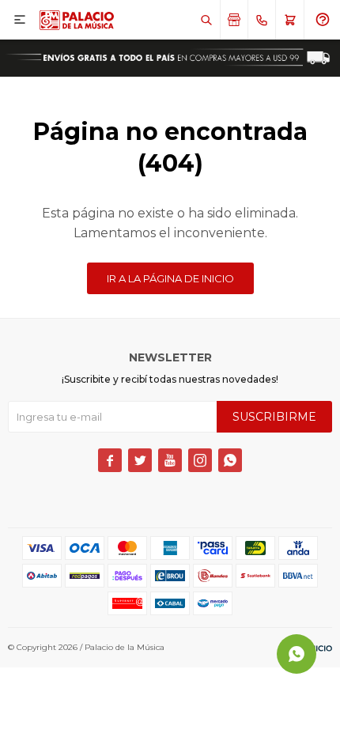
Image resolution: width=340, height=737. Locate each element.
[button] (206, 20)
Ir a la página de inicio (170, 278)
